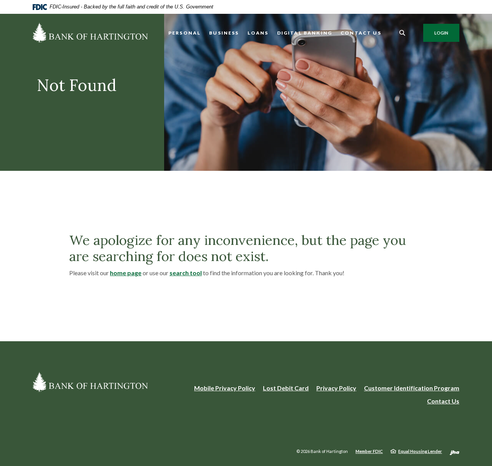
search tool (186, 272)
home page (125, 272)
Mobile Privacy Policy (224, 388)
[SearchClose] (402, 33)
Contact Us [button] (361, 33)
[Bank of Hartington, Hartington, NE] (90, 33)
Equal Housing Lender (420, 451)
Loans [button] (258, 33)
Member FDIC (369, 451)
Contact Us (443, 401)
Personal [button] (184, 33)
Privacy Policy (336, 388)
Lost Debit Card (286, 388)
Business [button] (224, 33)
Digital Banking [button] (304, 33)
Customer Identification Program (411, 388)
